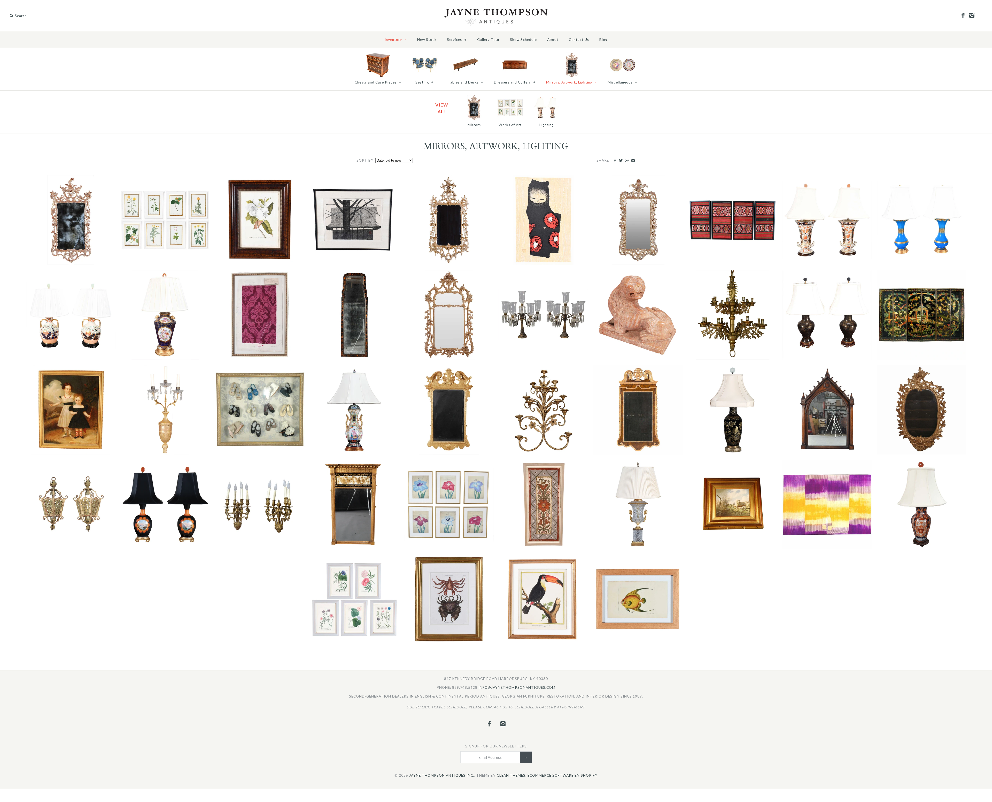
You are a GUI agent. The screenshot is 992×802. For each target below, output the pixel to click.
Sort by (365, 160)
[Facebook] (963, 15)
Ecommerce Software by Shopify (563, 775)
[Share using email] (633, 160)
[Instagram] (971, 15)
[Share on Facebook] (615, 160)
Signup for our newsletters (496, 746)
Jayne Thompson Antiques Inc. (441, 775)
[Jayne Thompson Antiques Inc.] (496, 10)
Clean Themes (511, 775)
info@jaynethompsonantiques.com (516, 687)
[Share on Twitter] (620, 160)
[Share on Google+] (626, 160)
